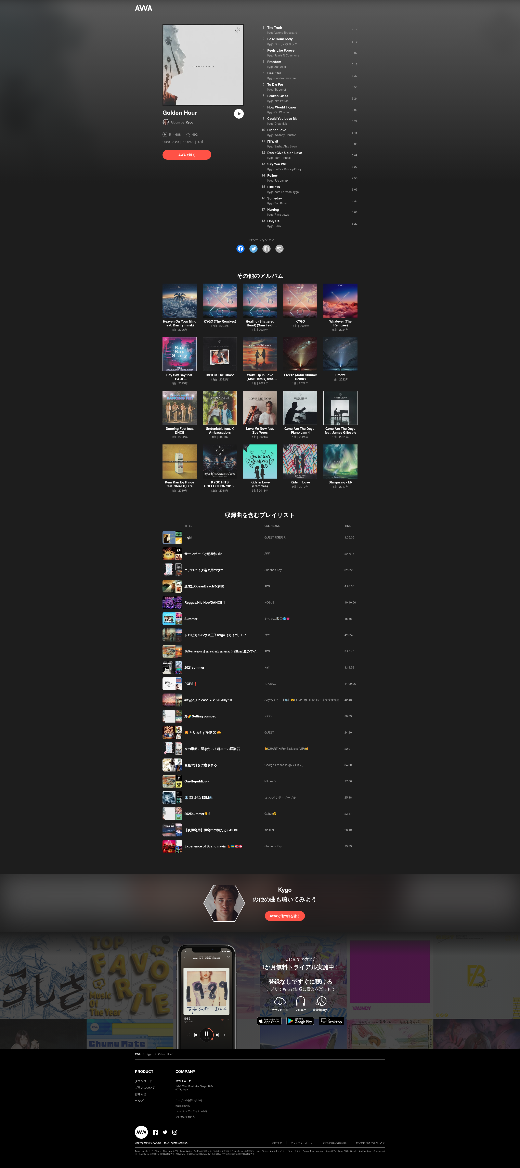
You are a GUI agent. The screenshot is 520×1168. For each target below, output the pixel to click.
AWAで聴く (187, 154)
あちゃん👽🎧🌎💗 (277, 619)
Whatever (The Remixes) (340, 323)
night (188, 537)
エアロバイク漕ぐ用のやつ (203, 570)
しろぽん (270, 684)
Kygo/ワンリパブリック (282, 44)
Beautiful (274, 73)
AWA (267, 553)
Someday (274, 198)
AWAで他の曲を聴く (285, 915)
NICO (268, 716)
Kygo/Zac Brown (277, 203)
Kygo (189, 122)
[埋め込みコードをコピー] (279, 249)
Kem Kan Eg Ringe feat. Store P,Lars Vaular (179, 486)
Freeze (340, 375)
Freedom (274, 61)
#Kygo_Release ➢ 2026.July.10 (208, 700)
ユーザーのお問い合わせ (189, 1100)
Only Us (273, 221)
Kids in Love (300, 482)
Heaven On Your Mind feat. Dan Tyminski (179, 323)
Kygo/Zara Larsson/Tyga (283, 192)
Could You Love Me (282, 118)
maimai (269, 830)
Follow (272, 175)
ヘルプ (139, 1100)
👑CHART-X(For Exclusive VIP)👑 (286, 749)
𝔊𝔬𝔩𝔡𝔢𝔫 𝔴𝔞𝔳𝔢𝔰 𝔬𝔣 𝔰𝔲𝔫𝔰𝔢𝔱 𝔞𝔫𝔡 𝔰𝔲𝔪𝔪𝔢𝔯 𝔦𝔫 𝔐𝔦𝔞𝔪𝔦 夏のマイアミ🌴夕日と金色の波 (237, 651)
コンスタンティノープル (280, 797)
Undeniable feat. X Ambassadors (220, 430)
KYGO (300, 321)
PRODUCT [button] (144, 1071)
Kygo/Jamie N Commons (283, 55)
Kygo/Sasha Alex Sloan (282, 146)
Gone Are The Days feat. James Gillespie (340, 430)
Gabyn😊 (270, 814)
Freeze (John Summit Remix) (300, 377)
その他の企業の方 (185, 1116)
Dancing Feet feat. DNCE (180, 430)
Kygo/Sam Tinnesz (279, 158)
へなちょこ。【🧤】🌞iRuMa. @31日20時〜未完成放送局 (301, 700)
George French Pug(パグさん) (283, 765)
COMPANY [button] (185, 1071)
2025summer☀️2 (197, 813)
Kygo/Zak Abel (276, 67)
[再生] (239, 114)
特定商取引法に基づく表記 (370, 1142)
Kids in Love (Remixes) (260, 484)
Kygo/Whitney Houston (281, 135)
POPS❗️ (191, 683)
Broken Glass (277, 95)
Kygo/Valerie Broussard (282, 32)
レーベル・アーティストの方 (191, 1111)
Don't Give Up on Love (284, 152)
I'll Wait (272, 141)
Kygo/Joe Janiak (277, 180)
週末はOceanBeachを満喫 (204, 586)
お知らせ (140, 1094)
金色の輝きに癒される (200, 765)
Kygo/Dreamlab (277, 123)
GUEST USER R (275, 537)
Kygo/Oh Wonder (278, 112)
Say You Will (276, 164)
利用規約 (277, 1142)
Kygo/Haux (274, 226)
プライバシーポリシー (302, 1142)
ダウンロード (143, 1081)
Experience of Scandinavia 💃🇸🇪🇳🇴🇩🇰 (213, 846)
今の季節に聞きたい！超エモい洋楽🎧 (212, 748)
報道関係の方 (183, 1105)
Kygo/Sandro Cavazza (281, 78)
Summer (190, 618)
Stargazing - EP (340, 482)
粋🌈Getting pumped (200, 716)
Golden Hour (165, 1054)
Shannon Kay (273, 570)
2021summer (194, 667)
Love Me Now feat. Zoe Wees (260, 430)
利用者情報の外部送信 (335, 1142)
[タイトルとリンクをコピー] (266, 249)
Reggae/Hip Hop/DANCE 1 (204, 602)
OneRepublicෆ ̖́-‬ (196, 781)
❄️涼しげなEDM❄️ (198, 797)
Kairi (267, 667)
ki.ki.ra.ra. (270, 781)
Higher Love (276, 130)
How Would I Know (281, 107)
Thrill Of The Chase (220, 375)
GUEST (269, 732)
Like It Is (273, 186)
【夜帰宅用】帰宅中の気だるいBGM (210, 830)
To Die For (275, 84)
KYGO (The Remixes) (220, 321)
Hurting (273, 209)
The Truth (274, 27)
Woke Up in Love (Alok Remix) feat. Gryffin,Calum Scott (260, 379)
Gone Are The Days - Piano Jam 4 (300, 430)
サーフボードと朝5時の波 (203, 553)
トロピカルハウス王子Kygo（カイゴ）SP (215, 635)
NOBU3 (269, 602)
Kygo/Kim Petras (277, 101)
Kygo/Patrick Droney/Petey (284, 169)
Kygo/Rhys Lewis (278, 214)
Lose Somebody (280, 39)
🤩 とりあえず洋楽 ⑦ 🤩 (202, 732)
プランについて (145, 1087)
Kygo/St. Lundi (276, 89)
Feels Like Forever (281, 50)
